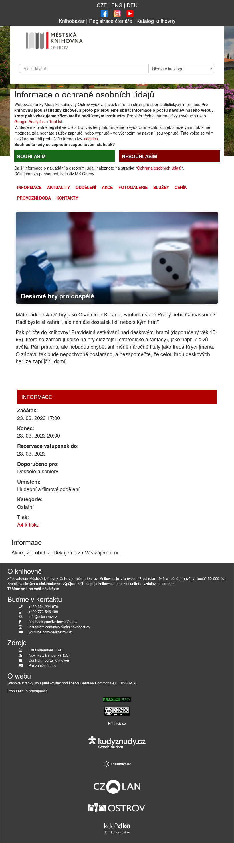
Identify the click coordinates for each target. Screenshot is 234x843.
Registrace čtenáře (110, 20)
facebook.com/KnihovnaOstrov (53, 621)
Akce (107, 187)
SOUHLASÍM (31, 156)
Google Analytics (29, 121)
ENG (116, 5)
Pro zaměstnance (42, 665)
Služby (161, 187)
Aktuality (58, 187)
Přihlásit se (117, 723)
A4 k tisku (28, 524)
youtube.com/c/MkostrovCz (50, 632)
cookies (91, 138)
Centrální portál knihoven (49, 660)
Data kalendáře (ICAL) (46, 650)
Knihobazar (72, 20)
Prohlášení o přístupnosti (27, 691)
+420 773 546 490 (43, 611)
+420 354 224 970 (43, 606)
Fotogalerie (133, 187)
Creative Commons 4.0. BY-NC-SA (108, 683)
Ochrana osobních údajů (159, 168)
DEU (132, 5)
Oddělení (86, 187)
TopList (55, 121)
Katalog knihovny (155, 20)
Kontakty (67, 198)
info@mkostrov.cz (43, 616)
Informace (29, 187)
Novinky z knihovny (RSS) (49, 655)
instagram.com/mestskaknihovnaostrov (59, 626)
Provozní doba (34, 198)
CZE (102, 5)
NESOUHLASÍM (139, 156)
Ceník (181, 187)
